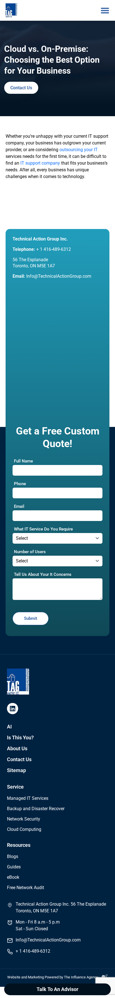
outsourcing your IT (78, 149)
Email (19, 506)
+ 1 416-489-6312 (53, 249)
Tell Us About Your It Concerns (42, 574)
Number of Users (30, 551)
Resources (18, 845)
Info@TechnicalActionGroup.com (58, 276)
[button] (105, 10)
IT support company (40, 163)
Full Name (23, 461)
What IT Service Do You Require (43, 529)
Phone (20, 483)
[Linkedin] (12, 708)
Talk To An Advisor (57, 989)
